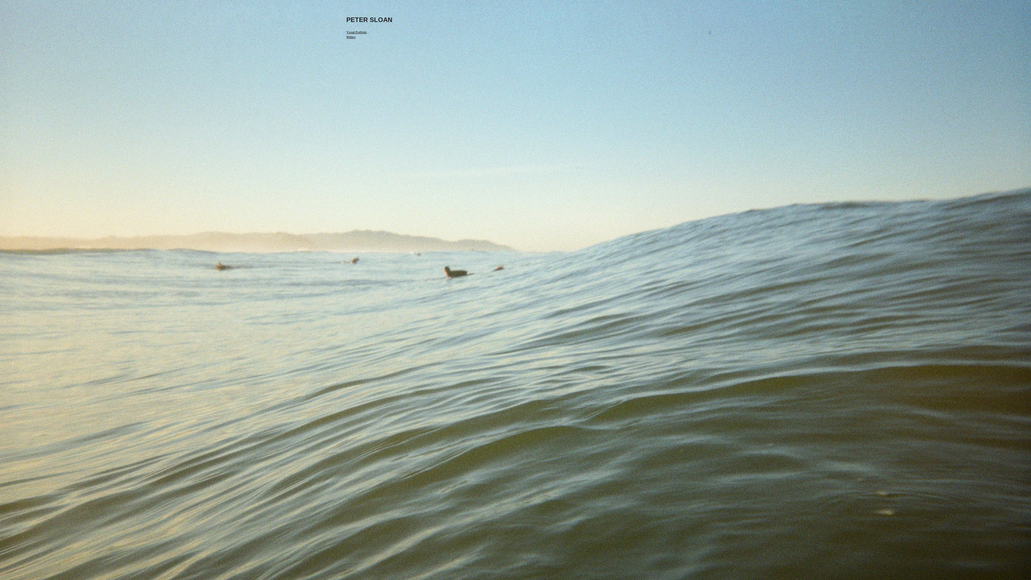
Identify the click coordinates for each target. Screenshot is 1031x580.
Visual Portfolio (356, 32)
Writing (351, 37)
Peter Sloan (369, 19)
